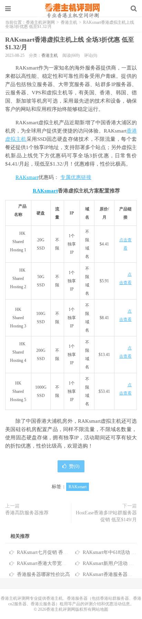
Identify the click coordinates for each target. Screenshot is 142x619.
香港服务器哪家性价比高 (43, 574)
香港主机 (49, 55)
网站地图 (100, 609)
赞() (74, 466)
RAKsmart (27, 177)
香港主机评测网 (71, 10)
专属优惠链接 (75, 177)
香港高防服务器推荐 (27, 512)
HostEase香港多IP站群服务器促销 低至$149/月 (106, 516)
